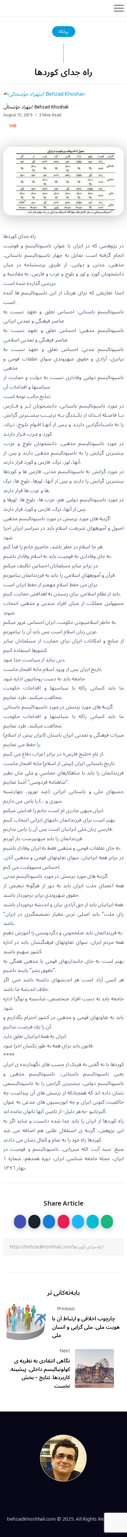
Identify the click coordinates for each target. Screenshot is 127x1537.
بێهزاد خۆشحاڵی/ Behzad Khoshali (35, 107)
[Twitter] (56, 1498)
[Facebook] (41, 1498)
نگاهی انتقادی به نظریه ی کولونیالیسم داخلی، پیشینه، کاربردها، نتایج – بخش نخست (39, 1373)
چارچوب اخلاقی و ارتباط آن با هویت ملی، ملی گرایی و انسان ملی (86, 1327)
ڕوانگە (64, 31)
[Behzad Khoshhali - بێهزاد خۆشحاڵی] (63, 1457)
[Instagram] (71, 1498)
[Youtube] (86, 1498)
